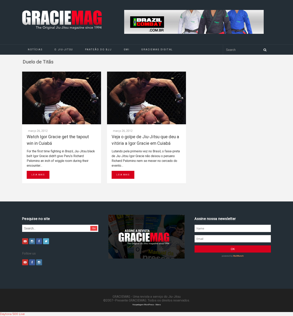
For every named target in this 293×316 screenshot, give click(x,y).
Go (94, 228)
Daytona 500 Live (12, 314)
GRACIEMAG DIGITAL (157, 49)
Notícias (35, 49)
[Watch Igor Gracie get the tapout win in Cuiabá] (61, 98)
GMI (127, 49)
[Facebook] (39, 241)
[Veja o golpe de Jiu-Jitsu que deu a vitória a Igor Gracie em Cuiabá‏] (146, 98)
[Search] (265, 49)
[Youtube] (25, 241)
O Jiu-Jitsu (63, 49)
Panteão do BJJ (98, 49)
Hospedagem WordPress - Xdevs (146, 304)
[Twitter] (46, 241)
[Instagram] (32, 241)
